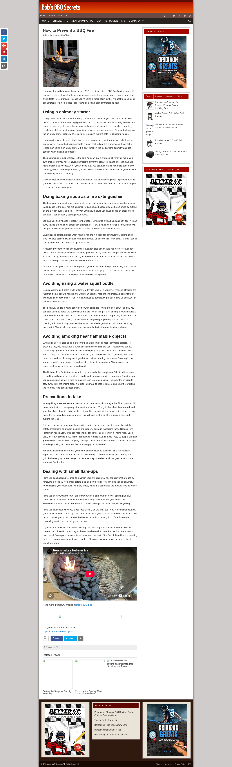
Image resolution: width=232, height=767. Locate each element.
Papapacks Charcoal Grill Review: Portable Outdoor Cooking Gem (167, 105)
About (52, 16)
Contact (62, 16)
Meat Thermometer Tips (111, 21)
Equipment (135, 21)
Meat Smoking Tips (82, 21)
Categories (170, 96)
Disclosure (168, 764)
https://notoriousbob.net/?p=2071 (59, 631)
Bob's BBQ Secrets (54, 764)
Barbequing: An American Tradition (111, 734)
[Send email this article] (4, 66)
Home (43, 16)
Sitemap (159, 764)
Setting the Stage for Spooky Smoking (57, 692)
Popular (158, 96)
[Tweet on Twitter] (4, 39)
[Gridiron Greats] (166, 62)
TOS (189, 764)
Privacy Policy (180, 764)
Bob (47, 35)
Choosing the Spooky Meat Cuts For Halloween (88, 692)
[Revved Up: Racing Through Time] (166, 199)
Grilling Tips (60, 21)
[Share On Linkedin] (4, 59)
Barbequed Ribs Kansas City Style (110, 725)
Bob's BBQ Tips (84, 604)
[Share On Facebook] (4, 32)
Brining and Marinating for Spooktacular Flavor (120, 664)
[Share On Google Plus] (4, 46)
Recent (149, 96)
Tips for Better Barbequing (106, 720)
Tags (180, 96)
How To (45, 21)
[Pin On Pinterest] (4, 52)
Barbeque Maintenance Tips (107, 730)
